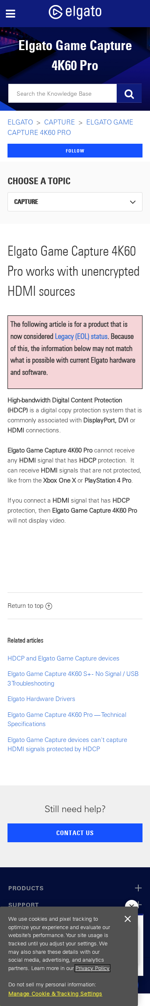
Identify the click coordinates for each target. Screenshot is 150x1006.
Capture (59, 122)
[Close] (127, 919)
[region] (69, 956)
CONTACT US (75, 832)
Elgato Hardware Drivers (41, 699)
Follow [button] (75, 150)
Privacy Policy (92, 968)
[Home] (75, 17)
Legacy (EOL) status (81, 336)
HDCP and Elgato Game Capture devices (64, 658)
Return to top (25, 606)
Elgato (20, 122)
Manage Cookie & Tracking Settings (55, 994)
